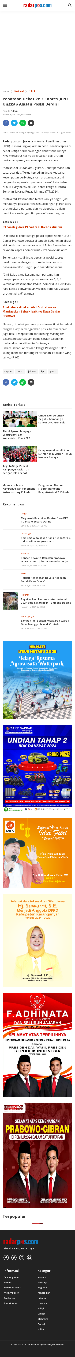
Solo (23, 573)
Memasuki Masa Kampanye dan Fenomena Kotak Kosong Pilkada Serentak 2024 (19, 490)
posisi (53, 371)
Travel (41, 1324)
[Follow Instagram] (21, 1257)
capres (8, 371)
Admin (14, 110)
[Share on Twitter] (14, 123)
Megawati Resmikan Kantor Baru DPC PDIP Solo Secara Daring (44, 519)
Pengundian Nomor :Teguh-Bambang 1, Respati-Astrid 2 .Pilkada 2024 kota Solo (53, 490)
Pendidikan (44, 1293)
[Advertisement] (37, 48)
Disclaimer (9, 1298)
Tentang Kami (11, 1277)
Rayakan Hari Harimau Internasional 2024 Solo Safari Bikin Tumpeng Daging (46, 600)
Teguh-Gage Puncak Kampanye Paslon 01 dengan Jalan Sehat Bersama (16, 471)
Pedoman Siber (12, 1287)
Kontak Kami (10, 1303)
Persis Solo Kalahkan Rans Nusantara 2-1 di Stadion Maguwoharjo (46, 539)
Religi (41, 1308)
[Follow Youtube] (29, 1257)
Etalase (42, 1313)
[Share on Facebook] (6, 123)
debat (20, 371)
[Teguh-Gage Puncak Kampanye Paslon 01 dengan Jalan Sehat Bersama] (20, 453)
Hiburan (25, 553)
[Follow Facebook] (6, 1257)
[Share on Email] (31, 123)
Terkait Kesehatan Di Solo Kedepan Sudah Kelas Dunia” (43, 579)
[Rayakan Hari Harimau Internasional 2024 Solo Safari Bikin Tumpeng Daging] (10, 600)
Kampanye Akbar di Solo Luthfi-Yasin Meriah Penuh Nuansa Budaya (55, 454)
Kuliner (42, 1329)
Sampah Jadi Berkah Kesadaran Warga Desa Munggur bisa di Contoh (45, 622)
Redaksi (7, 1282)
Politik (24, 513)
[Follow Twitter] (14, 1257)
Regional (42, 1287)
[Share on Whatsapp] (22, 123)
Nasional (42, 1277)
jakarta (32, 371)
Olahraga (26, 533)
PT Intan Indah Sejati (35, 1344)
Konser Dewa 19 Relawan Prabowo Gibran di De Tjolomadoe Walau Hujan (45, 559)
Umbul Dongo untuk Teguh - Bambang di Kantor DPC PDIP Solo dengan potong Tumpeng (54, 421)
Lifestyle (42, 1303)
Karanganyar (28, 616)
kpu (43, 371)
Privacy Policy (11, 1293)
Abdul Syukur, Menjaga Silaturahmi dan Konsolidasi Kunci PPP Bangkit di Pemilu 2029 (17, 436)
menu (5, 5)
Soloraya (42, 1282)
